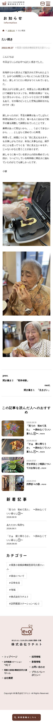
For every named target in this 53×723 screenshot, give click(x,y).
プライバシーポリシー (38, 673)
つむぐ (13, 663)
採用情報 (36, 656)
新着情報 (36, 661)
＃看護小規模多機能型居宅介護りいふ (32, 48)
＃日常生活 (14, 583)
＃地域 (12, 589)
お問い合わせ (38, 667)
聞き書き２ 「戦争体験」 (16, 380)
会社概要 (8, 678)
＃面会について (16, 576)
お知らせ (11, 31)
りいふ (15, 671)
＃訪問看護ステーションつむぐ (24, 603)
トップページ (10, 656)
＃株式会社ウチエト (19, 596)
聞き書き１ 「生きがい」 (37, 390)
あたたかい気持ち (15, 525)
